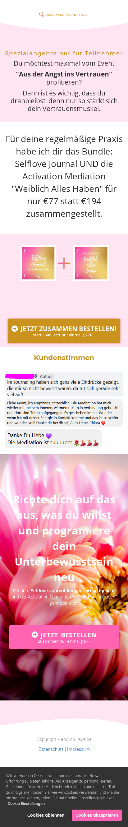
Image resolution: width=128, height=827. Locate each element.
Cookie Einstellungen (26, 803)
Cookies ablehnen (45, 815)
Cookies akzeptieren (96, 815)
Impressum (78, 749)
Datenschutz (51, 749)
